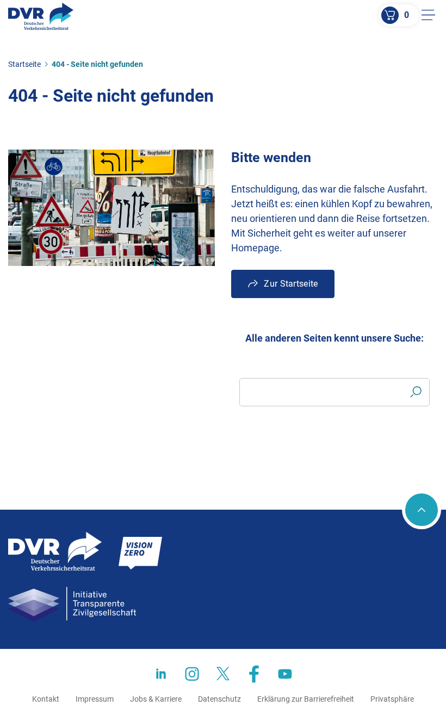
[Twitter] (223, 674)
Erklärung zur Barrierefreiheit (305, 699)
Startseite (24, 64)
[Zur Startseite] (40, 16)
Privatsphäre (392, 699)
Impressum (95, 699)
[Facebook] (254, 674)
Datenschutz (219, 699)
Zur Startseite (291, 283)
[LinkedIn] (161, 674)
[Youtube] (285, 674)
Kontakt (45, 699)
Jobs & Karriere (156, 699)
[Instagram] (192, 674)
